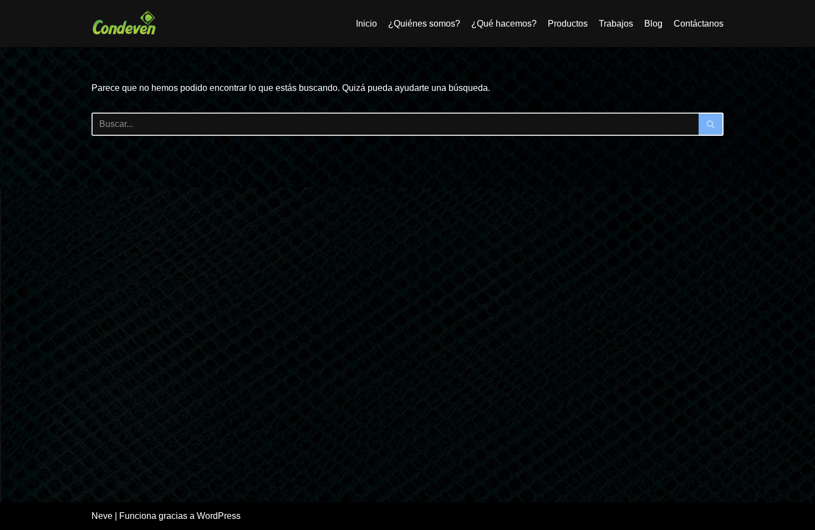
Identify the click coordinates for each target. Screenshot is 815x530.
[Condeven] (124, 23)
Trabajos (616, 23)
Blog (653, 23)
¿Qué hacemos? (504, 23)
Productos (568, 23)
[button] (710, 124)
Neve (102, 516)
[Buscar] (711, 124)
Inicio (366, 23)
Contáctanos (699, 23)
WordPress (219, 516)
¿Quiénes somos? (424, 23)
